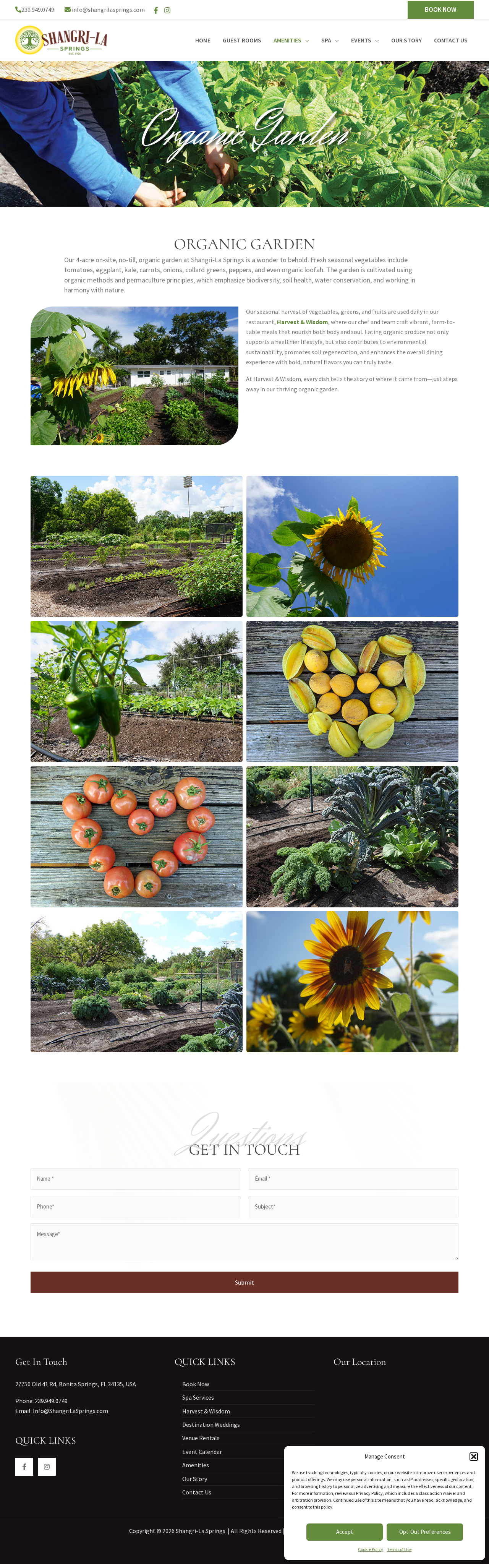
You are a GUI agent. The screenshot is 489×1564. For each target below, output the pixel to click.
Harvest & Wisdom (206, 1411)
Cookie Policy (370, 1549)
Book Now (195, 1384)
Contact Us (196, 1492)
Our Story (194, 1479)
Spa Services (198, 1397)
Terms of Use (399, 1549)
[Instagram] (167, 10)
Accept (344, 1531)
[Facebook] (155, 10)
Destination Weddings (211, 1424)
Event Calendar (202, 1451)
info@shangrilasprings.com (108, 9)
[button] (474, 1456)
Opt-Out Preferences (425, 1531)
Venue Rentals (201, 1438)
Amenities (195, 1465)
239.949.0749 (37, 9)
